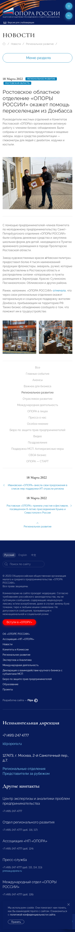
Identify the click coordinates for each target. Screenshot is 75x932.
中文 (33, 555)
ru (69, 15)
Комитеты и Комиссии (16, 649)
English (22, 555)
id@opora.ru (12, 744)
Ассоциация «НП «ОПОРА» (18, 639)
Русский (9, 555)
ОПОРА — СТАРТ (37, 461)
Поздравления (37, 442)
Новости (16, 44)
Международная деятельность (37, 405)
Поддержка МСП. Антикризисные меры (37, 448)
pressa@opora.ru (12, 870)
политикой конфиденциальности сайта (32, 914)
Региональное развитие (40, 44)
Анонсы (37, 380)
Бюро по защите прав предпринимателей (37, 430)
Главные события (37, 373)
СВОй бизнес (37, 455)
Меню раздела (38, 58)
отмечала (59, 290)
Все (37, 367)
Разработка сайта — (18, 700)
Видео (37, 436)
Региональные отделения (24, 769)
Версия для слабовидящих (20, 22)
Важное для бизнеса (37, 386)
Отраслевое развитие (37, 398)
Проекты (8, 689)
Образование (10, 684)
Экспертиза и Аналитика (17, 660)
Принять (16, 922)
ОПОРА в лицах (37, 411)
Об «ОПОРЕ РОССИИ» (16, 634)
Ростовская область (17, 83)
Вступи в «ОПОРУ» (19, 622)
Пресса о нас (37, 417)
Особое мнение (37, 423)
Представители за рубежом (26, 773)
